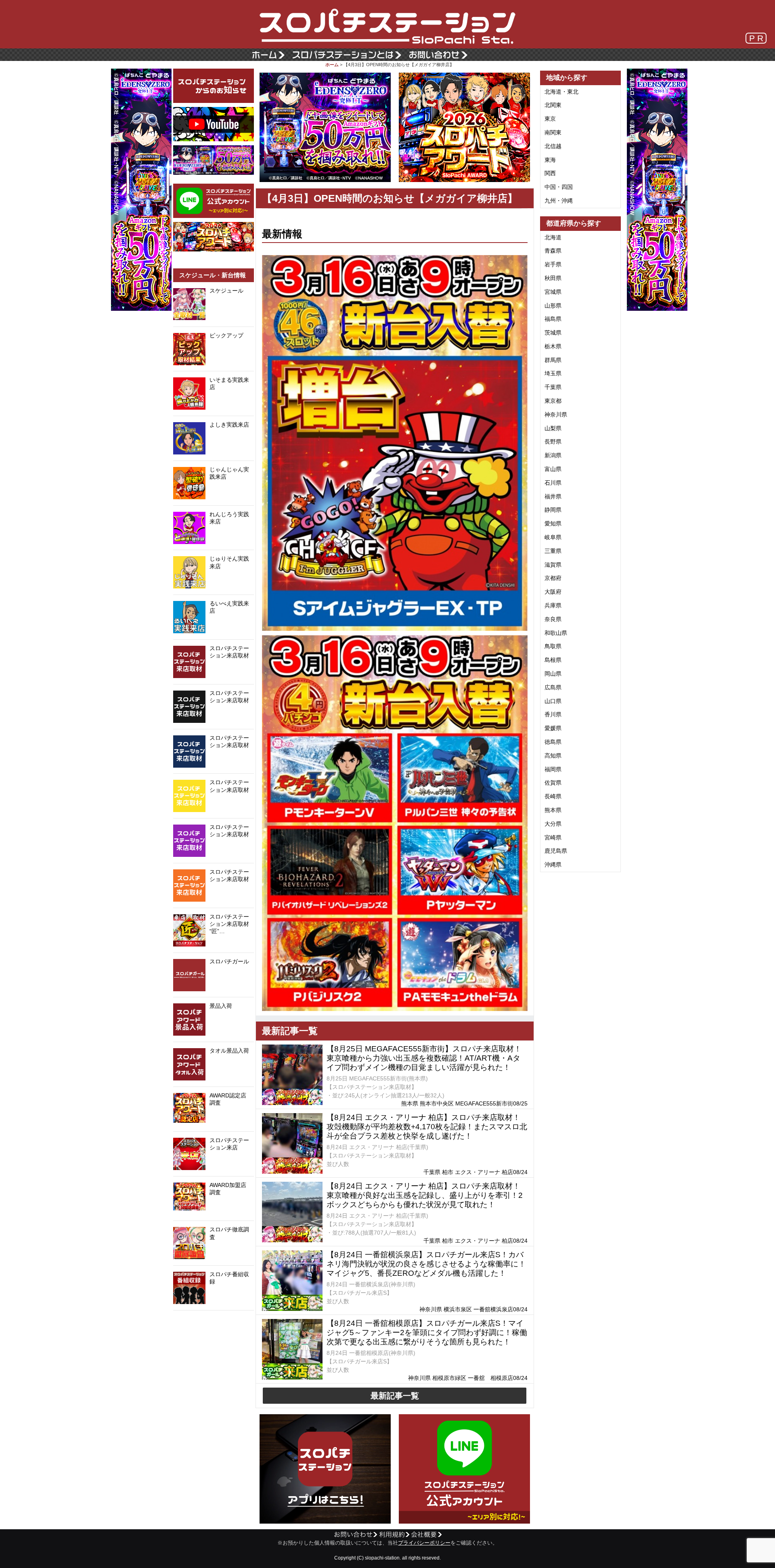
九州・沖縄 (559, 200)
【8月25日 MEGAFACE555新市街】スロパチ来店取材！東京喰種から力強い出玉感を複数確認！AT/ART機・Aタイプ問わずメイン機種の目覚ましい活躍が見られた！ (424, 1058)
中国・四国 (559, 187)
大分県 (553, 824)
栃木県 (553, 346)
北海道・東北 (561, 91)
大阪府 (553, 591)
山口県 (553, 701)
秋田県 (553, 278)
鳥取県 (553, 646)
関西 (550, 173)
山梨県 (553, 428)
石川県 (553, 482)
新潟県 (553, 455)
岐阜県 (553, 537)
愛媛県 (553, 728)
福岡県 (553, 769)
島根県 (553, 660)
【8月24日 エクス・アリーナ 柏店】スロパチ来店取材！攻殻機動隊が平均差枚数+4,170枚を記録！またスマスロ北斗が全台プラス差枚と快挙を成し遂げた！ (427, 1126)
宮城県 (553, 292)
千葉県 (553, 387)
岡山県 (553, 673)
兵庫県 (553, 605)
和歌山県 (556, 633)
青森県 (553, 250)
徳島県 (553, 742)
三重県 (553, 551)
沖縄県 (553, 864)
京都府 (553, 578)
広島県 (553, 687)
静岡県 (553, 510)
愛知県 (553, 523)
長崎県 (553, 796)
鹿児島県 (556, 851)
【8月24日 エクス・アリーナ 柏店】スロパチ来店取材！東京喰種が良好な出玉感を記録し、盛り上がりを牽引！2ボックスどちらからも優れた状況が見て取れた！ (425, 1195)
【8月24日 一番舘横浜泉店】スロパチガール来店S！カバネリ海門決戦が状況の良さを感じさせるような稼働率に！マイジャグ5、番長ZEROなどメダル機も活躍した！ (426, 1263)
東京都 (553, 401)
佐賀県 (553, 782)
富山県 (553, 469)
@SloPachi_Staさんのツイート (213, 1323)
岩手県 (553, 264)
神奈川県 (556, 414)
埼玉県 (553, 373)
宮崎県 (553, 837)
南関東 (553, 132)
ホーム (332, 64)
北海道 (553, 237)
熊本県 (553, 810)
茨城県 (553, 332)
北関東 (553, 105)
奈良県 (553, 619)
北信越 (553, 146)
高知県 (553, 755)
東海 (550, 160)
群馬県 (553, 360)
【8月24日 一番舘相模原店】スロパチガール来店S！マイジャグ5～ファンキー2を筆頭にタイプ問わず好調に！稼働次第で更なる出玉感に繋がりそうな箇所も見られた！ (427, 1332)
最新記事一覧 (395, 1395)
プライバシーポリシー (424, 1543)
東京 (550, 118)
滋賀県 (553, 564)
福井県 (553, 496)
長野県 (553, 441)
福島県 (553, 319)
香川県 (553, 714)
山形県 (553, 305)
